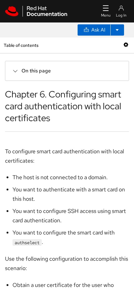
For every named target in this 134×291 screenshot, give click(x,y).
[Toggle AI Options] (117, 30)
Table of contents (21, 45)
